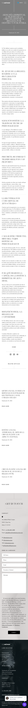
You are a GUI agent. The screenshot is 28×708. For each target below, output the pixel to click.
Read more (6, 406)
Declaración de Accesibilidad (9, 670)
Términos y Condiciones (7, 674)
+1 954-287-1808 (10, 530)
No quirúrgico (5, 659)
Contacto (4, 661)
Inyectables (4, 658)
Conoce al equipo (6, 654)
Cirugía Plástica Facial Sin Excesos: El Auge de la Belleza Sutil (14, 471)
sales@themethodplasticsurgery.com (14, 532)
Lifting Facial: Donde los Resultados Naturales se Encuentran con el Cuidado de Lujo (13, 394)
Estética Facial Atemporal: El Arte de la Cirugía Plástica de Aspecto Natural (13, 433)
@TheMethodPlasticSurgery (9, 545)
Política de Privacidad (7, 672)
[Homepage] (6, 3)
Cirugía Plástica (5, 656)
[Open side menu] (25, 2)
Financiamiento (5, 652)
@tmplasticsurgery (7, 537)
